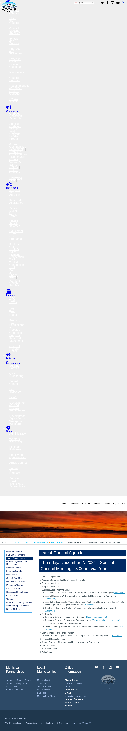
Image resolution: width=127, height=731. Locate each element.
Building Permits (14, 367)
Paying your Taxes (13, 300)
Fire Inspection (15, 390)
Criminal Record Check (14, 349)
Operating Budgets (15, 334)
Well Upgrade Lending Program (14, 135)
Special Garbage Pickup (15, 126)
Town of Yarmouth (45, 686)
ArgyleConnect (18, 462)
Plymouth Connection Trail (16, 257)
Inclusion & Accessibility (17, 485)
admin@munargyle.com (75, 696)
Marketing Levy (15, 179)
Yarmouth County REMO (17, 683)
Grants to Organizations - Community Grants (18, 155)
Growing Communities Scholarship (17, 147)
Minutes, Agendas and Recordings (16, 563)
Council (63, 503)
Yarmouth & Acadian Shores (18, 680)
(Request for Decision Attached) (106, 620)
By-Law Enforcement (17, 409)
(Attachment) (119, 592)
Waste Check (12, 686)
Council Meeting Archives (14, 31)
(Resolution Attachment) (96, 616)
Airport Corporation (14, 689)
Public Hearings (13, 588)
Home (17, 542)
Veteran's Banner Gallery (15, 165)
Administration (18, 433)
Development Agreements (17, 417)
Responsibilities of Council (19, 87)
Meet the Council (14, 551)
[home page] (9, 6)
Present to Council (14, 584)
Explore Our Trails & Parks (14, 248)
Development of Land (17, 404)
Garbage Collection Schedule (15, 116)
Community (74, 503)
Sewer (13, 397)
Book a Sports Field (13, 274)
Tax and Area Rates (13, 311)
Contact (107, 503)
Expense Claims (15, 60)
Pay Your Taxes (119, 503)
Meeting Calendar (15, 65)
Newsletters (16, 72)
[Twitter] (102, 2)
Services (97, 503)
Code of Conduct (14, 92)
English (80, 3)
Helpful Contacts (15, 171)
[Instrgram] (112, 2)
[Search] (123, 2)
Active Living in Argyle (13, 212)
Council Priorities (14, 79)
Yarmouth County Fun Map (15, 283)
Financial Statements (16, 339)
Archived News (15, 479)
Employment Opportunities (17, 456)
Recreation (86, 503)
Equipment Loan (16, 232)
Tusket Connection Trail (16, 265)
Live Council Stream (15, 554)
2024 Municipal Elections (17, 605)
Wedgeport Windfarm (16, 422)
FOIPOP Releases (15, 448)
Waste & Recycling (15, 440)
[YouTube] (118, 2)
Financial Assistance (16, 201)
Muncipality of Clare (46, 696)
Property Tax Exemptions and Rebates (16, 325)
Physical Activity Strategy (14, 223)
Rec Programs (15, 237)
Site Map (107, 688)
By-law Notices (14, 100)
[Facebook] (107, 2)
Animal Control (14, 382)
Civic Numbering (16, 375)
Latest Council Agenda (40, 542)
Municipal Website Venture (84, 723)
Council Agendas (57, 542)
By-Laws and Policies (16, 581)
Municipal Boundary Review (19, 602)
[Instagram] (110, 667)
